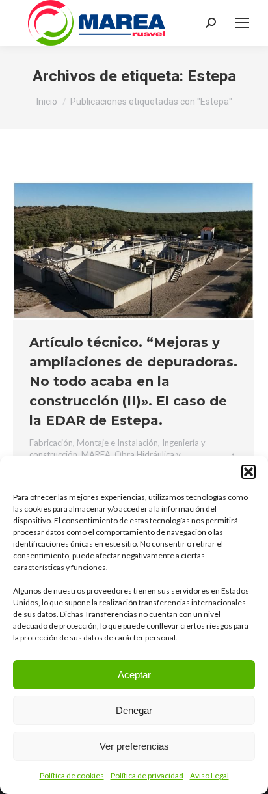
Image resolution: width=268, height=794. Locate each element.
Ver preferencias (134, 746)
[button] (248, 471)
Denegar (134, 710)
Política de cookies (72, 775)
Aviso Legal (209, 775)
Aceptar (134, 674)
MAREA (96, 454)
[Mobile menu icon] (242, 23)
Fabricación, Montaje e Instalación (93, 442)
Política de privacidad (147, 775)
